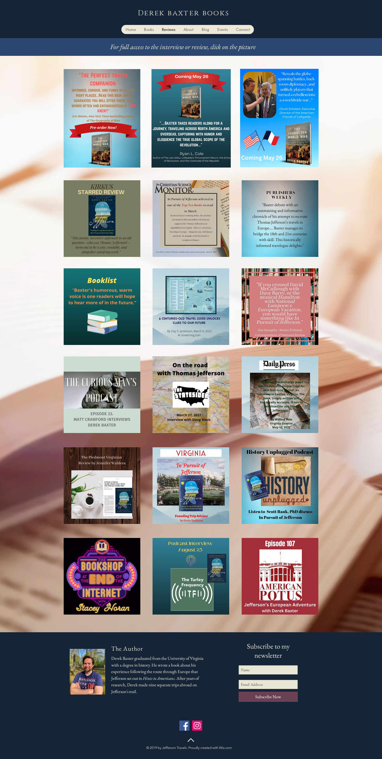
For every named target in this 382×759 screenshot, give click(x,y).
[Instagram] (197, 726)
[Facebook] (184, 726)
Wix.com (225, 748)
